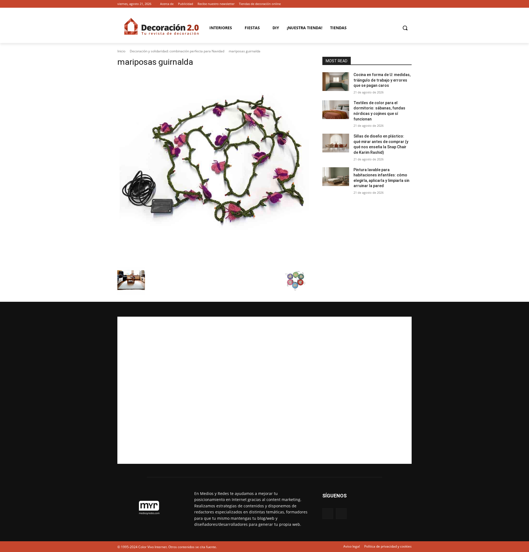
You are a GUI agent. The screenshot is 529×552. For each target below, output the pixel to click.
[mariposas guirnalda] (213, 168)
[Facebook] (401, 4)
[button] (405, 27)
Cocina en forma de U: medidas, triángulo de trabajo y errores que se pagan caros (382, 80)
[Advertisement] (264, 390)
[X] (408, 4)
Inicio (121, 51)
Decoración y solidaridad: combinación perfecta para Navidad (177, 51)
